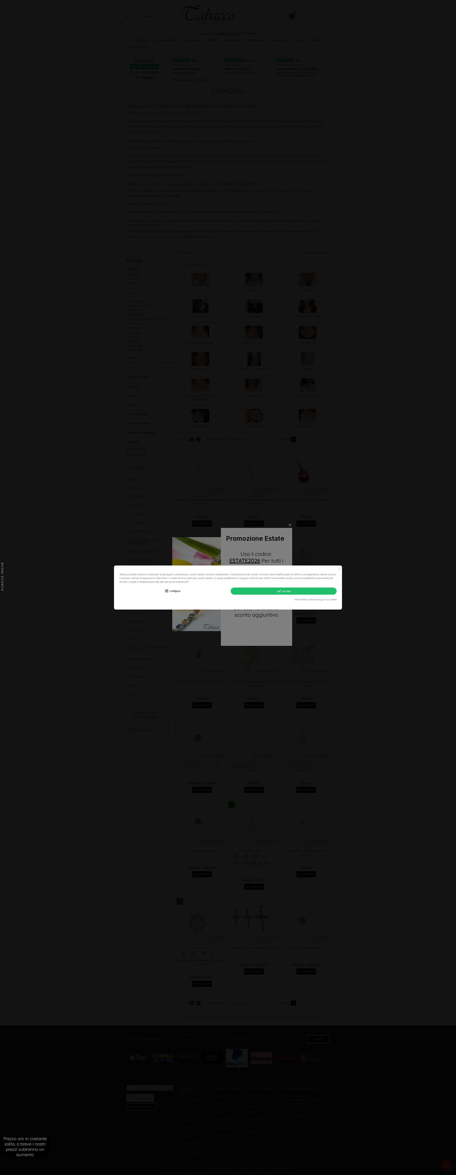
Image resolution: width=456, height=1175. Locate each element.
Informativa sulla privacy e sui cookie (316, 599)
